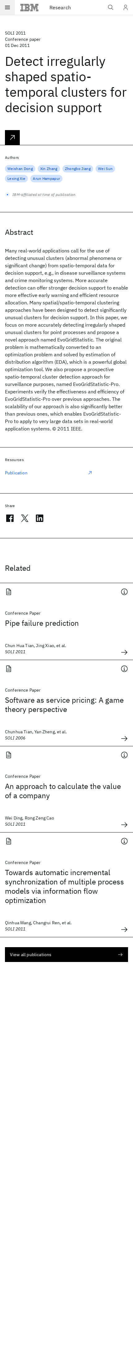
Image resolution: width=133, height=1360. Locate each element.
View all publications (30, 954)
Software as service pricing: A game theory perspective (64, 704)
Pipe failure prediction (42, 623)
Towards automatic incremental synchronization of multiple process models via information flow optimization (64, 886)
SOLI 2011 (15, 33)
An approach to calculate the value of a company (63, 791)
